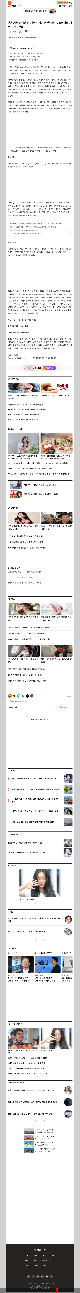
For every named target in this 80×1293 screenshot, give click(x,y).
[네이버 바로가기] (47, 1276)
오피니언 (10, 912)
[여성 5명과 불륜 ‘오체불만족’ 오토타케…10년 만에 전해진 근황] (68, 1090)
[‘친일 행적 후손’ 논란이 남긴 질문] (68, 919)
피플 (27, 1265)
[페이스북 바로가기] (28, 1276)
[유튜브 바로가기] (37, 1276)
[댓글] (25, 32)
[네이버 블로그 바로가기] (51, 1276)
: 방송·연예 (14, 1024)
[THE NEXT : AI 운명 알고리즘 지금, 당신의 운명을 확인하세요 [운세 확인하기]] (40, 368)
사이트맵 (48, 1283)
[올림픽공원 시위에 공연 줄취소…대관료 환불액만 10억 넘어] (68, 1114)
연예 (44, 1265)
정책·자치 (27, 1260)
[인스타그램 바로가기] (42, 1276)
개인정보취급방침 (39, 1283)
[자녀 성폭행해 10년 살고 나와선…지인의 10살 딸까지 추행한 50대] (68, 1102)
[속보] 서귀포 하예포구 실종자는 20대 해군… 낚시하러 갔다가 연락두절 (33, 227)
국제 (53, 1255)
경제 (44, 1255)
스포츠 (35, 1265)
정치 (27, 1255)
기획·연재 (11, 948)
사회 (35, 1255)
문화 (35, 1260)
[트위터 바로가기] (33, 1276)
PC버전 (54, 1283)
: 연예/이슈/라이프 (16, 1082)
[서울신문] (14, 4)
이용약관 (31, 1283)
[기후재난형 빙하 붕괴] (68, 931)
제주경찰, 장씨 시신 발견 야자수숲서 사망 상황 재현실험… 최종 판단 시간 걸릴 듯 (36, 223)
